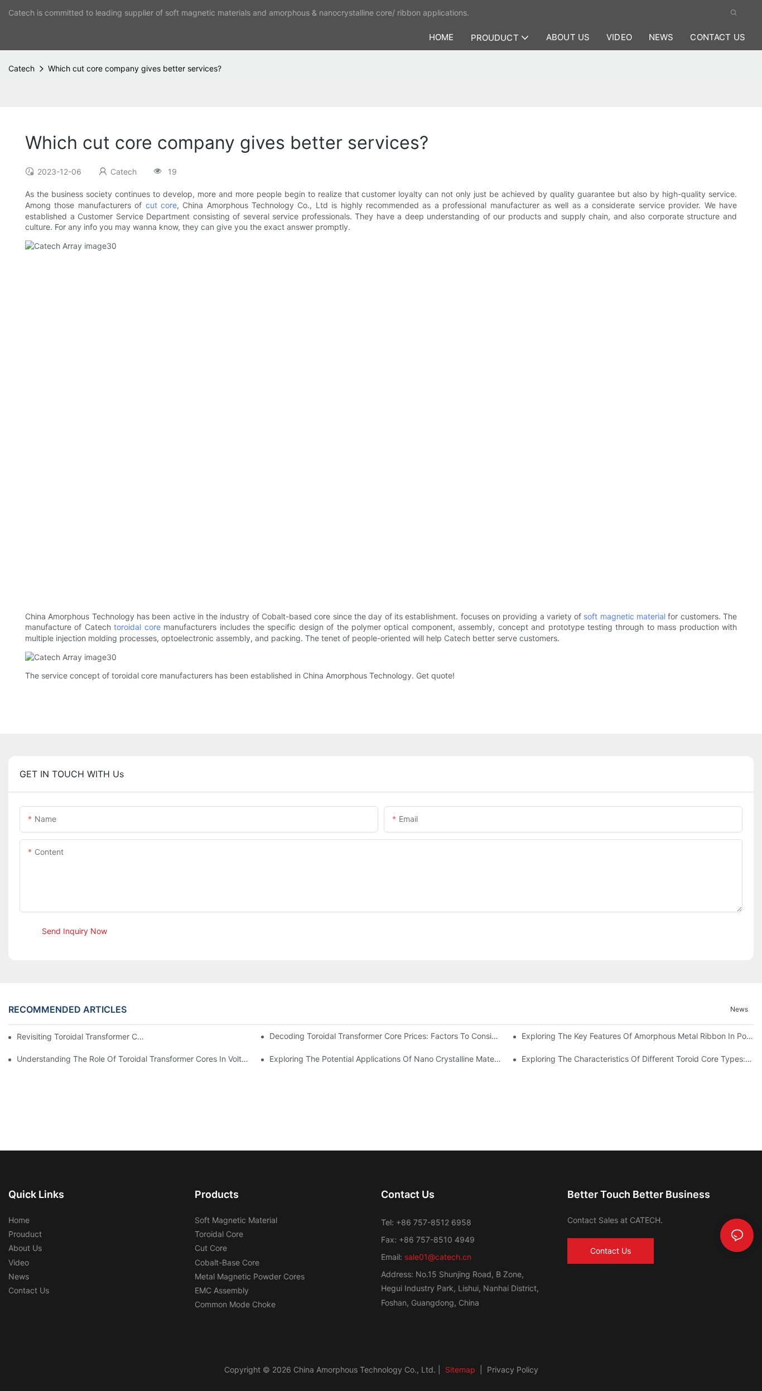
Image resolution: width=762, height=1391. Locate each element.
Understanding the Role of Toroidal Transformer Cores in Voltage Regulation (133, 1058)
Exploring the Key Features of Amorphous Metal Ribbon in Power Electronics (638, 1036)
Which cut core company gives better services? (134, 68)
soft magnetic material (624, 616)
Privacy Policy (512, 1369)
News (739, 1009)
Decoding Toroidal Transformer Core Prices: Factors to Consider (385, 1036)
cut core (161, 205)
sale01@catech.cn (437, 1257)
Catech (21, 68)
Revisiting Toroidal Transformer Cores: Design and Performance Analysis (80, 1036)
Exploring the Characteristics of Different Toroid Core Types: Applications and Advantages (638, 1058)
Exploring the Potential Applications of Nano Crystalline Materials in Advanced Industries (385, 1058)
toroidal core (137, 627)
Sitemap (459, 1369)
